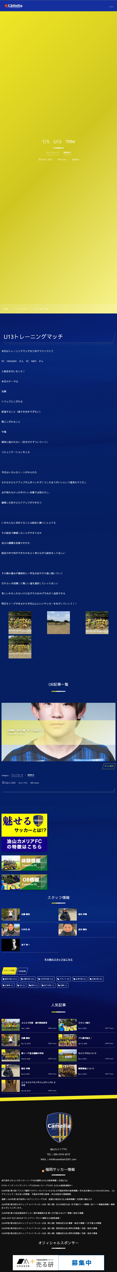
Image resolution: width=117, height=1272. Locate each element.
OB (22, 985)
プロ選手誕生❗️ (85, 1038)
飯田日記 (11, 979)
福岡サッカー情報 (60, 1169)
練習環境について (86, 1068)
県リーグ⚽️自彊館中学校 (32, 1053)
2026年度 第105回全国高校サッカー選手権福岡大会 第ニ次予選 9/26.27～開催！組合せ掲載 (42, 1213)
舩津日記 (81, 979)
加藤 (63, 985)
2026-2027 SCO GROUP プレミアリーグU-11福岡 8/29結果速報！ (31, 1218)
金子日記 (49, 985)
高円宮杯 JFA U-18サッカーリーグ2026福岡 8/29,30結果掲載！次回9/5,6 (34, 1180)
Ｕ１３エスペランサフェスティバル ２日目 (38, 1083)
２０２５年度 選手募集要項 (34, 1022)
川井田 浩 (25, 929)
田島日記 (97, 979)
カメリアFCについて (87, 1053)
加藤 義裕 (25, 914)
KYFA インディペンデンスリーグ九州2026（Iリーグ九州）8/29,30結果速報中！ (37, 1185)
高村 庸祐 (82, 929)
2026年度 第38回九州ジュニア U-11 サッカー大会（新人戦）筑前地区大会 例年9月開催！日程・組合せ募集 (49, 1228)
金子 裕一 (25, 944)
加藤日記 (28, 979)
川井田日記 (47, 979)
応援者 (9, 985)
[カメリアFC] (13, 6)
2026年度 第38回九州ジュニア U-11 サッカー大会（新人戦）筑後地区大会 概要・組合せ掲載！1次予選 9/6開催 (51, 1223)
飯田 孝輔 (82, 914)
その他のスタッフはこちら (58, 959)
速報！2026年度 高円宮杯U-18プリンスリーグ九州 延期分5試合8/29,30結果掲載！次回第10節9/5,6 (47, 1199)
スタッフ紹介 (84, 1022)
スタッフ (64, 979)
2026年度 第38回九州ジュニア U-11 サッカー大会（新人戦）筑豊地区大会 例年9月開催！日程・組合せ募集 (49, 1233)
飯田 (34, 985)
